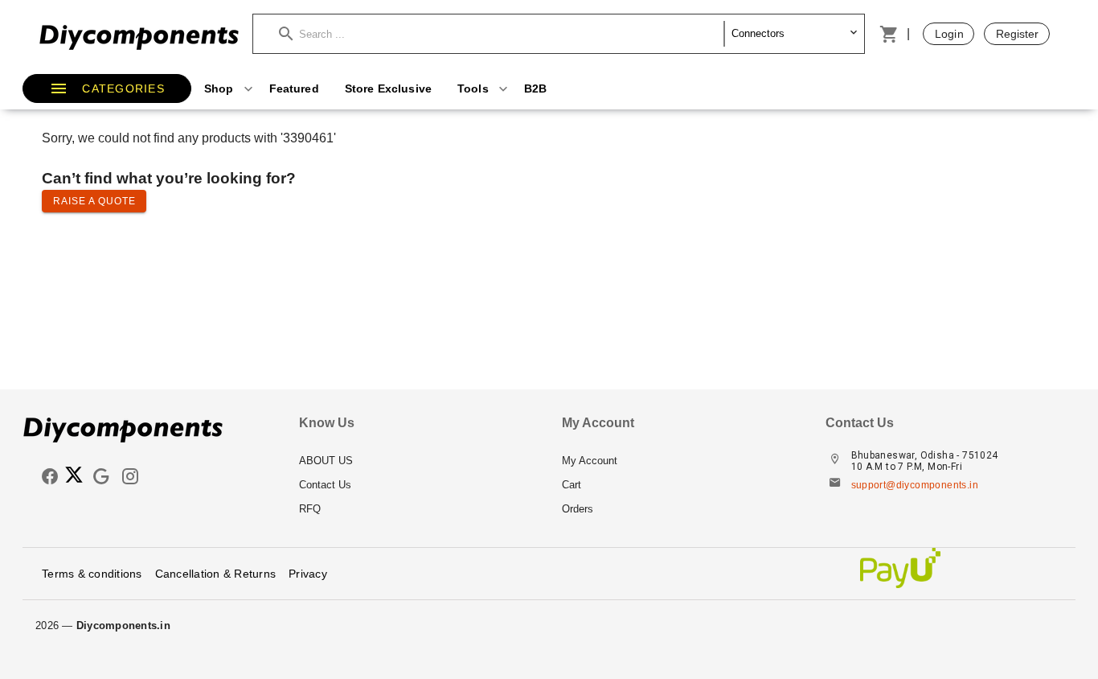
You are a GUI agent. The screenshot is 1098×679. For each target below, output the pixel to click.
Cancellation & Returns (216, 573)
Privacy (308, 573)
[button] (501, 33)
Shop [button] (220, 88)
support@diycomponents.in (915, 485)
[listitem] (418, 461)
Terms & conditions (92, 573)
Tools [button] (474, 88)
